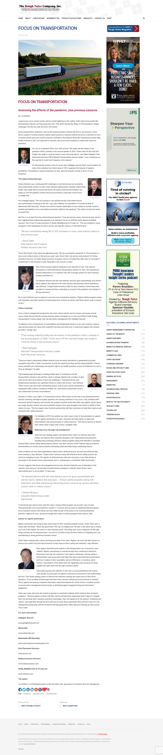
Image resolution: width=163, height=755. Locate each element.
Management (112, 381)
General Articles (113, 376)
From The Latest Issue (115, 372)
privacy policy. (102, 734)
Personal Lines (112, 393)
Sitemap (21, 749)
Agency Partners (113, 338)
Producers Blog (113, 397)
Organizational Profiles (117, 389)
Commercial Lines (114, 355)
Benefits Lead (112, 351)
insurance (27, 693)
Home (20, 18)
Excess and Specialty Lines (117, 368)
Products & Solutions (71, 18)
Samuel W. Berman (29, 744)
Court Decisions (113, 359)
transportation (51, 693)
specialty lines (38, 693)
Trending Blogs (113, 414)
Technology (111, 410)
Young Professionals (115, 419)
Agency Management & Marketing (120, 330)
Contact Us (100, 18)
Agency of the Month (115, 334)
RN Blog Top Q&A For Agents (118, 402)
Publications (38, 18)
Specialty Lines (112, 406)
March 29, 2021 (23, 35)
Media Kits (88, 18)
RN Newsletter (53, 18)
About (28, 18)
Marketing (111, 385)
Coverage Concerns (114, 364)
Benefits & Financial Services (118, 347)
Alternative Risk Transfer (117, 342)
